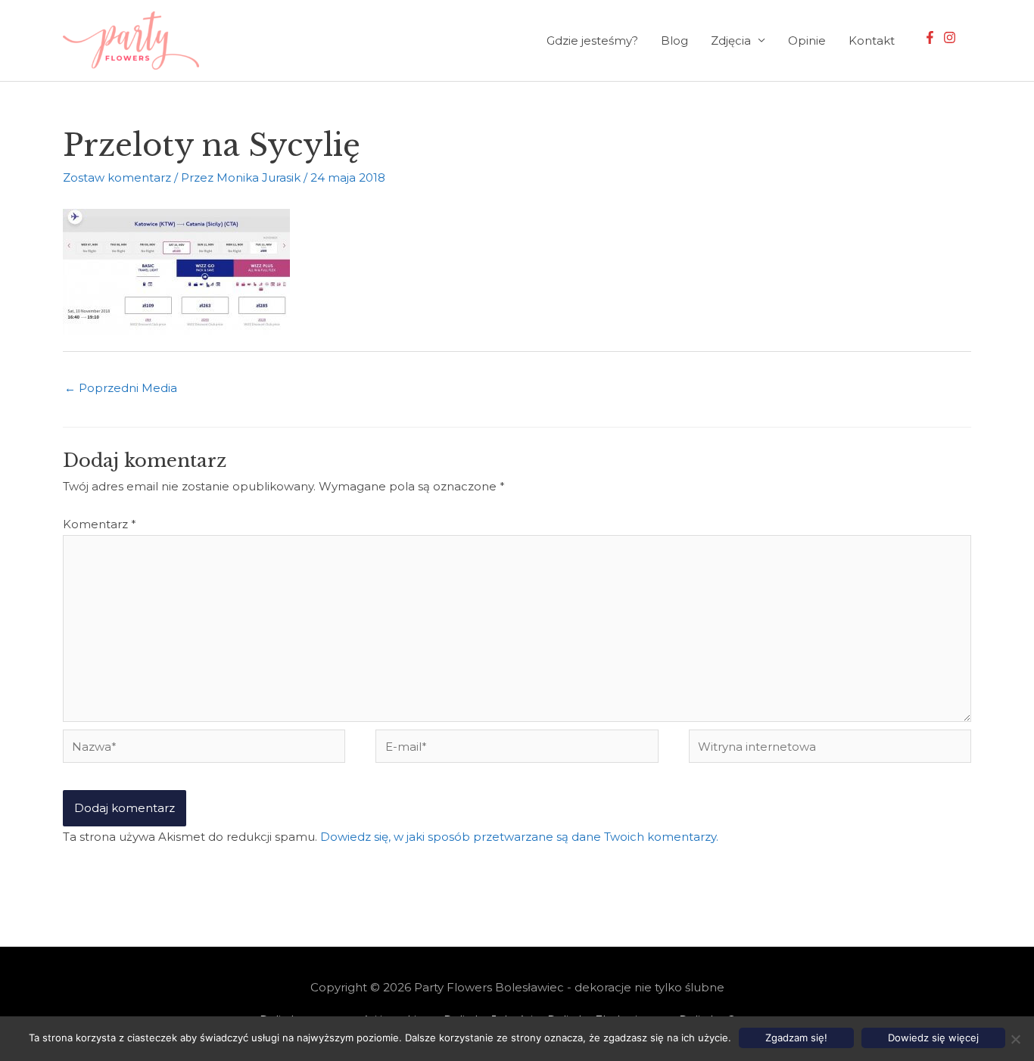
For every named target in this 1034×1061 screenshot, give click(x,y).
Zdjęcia (731, 40)
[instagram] (951, 37)
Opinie (807, 40)
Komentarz (99, 524)
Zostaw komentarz (117, 177)
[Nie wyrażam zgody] (1015, 1039)
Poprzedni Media (120, 388)
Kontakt (872, 40)
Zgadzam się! (796, 1037)
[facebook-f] (931, 37)
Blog (674, 40)
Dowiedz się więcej (933, 1037)
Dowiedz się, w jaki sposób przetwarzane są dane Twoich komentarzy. (519, 836)
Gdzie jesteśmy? (592, 40)
